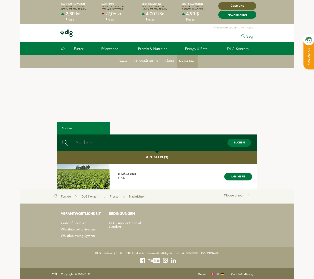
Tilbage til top (233, 195)
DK (242, 28)
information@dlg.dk (159, 253)
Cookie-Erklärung (242, 274)
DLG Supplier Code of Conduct (125, 225)
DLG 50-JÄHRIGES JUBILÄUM (153, 61)
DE (251, 28)
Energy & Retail (197, 49)
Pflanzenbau (110, 49)
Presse (123, 61)
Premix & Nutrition (152, 49)
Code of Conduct (73, 223)
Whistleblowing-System (78, 229)
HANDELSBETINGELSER (224, 28)
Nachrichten (237, 15)
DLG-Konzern (90, 196)
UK (247, 28)
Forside (66, 196)
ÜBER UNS (237, 6)
